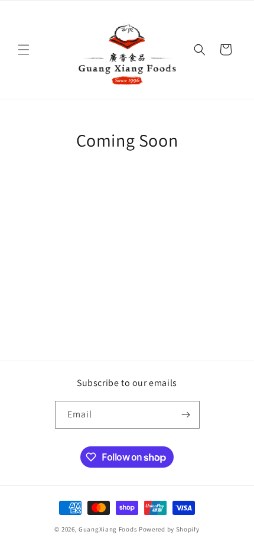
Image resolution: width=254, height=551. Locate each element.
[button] (24, 50)
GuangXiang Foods (108, 529)
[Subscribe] (186, 415)
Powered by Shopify (169, 529)
